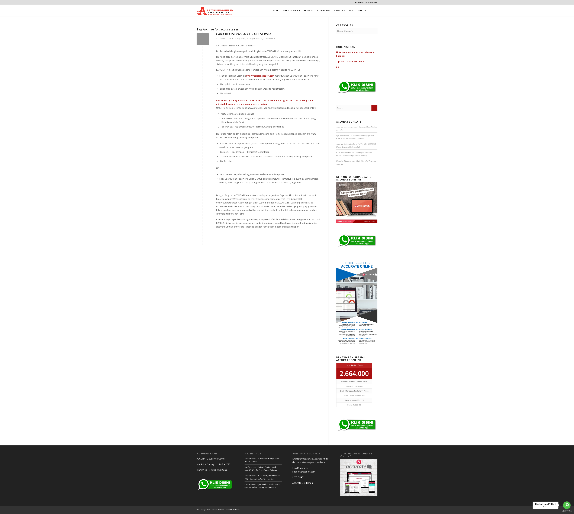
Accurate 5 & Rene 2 (302, 482)
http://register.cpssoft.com (260, 75)
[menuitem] (276, 11)
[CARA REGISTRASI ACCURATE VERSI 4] (203, 39)
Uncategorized (252, 38)
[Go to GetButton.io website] (567, 511)
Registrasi (241, 38)
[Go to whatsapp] (567, 505)
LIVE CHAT (298, 477)
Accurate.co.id (269, 38)
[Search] (374, 11)
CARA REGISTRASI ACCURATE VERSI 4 (243, 34)
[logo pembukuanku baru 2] (215, 11)
